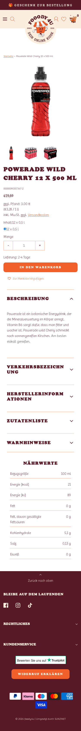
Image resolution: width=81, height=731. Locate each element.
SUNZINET (60, 718)
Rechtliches (16, 624)
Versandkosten (38, 215)
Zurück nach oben (40, 581)
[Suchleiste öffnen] (12, 19)
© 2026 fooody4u (24, 718)
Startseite (8, 56)
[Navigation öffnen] (5, 19)
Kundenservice (19, 644)
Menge (8, 237)
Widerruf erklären (40, 674)
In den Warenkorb (40, 267)
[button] (11, 153)
